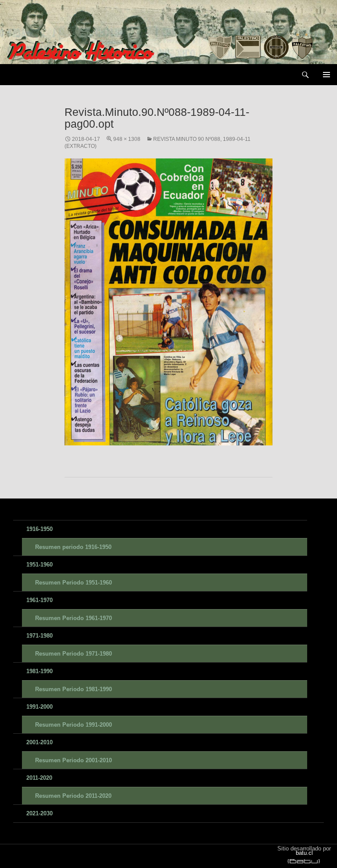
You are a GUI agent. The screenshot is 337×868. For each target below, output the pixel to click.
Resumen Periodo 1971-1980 (73, 653)
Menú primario (326, 74)
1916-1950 (39, 529)
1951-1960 (39, 564)
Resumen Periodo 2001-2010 (73, 760)
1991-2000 (39, 706)
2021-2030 (39, 813)
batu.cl (304, 853)
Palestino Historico (52, 74)
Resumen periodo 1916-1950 (73, 547)
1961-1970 (39, 600)
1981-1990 (39, 671)
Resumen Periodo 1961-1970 (73, 618)
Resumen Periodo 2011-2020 (73, 796)
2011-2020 (39, 778)
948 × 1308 (126, 139)
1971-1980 (39, 635)
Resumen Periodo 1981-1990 (73, 689)
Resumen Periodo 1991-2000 (73, 724)
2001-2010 (39, 742)
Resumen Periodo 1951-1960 (73, 582)
